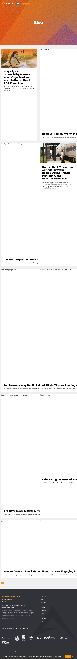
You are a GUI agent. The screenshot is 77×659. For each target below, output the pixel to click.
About (44, 2)
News (56, 2)
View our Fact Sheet (7, 618)
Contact (25, 4)
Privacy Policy (21, 615)
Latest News (45, 616)
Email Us (5, 602)
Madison (32, 612)
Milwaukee (26, 612)
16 (19, 583)
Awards (43, 619)
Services (30, 2)
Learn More (57, 656)
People (37, 2)
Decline (73, 656)
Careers (62, 2)
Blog (50, 2)
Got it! (67, 656)
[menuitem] (23, 2)
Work (23, 2)
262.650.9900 (8, 600)
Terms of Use (28, 615)
